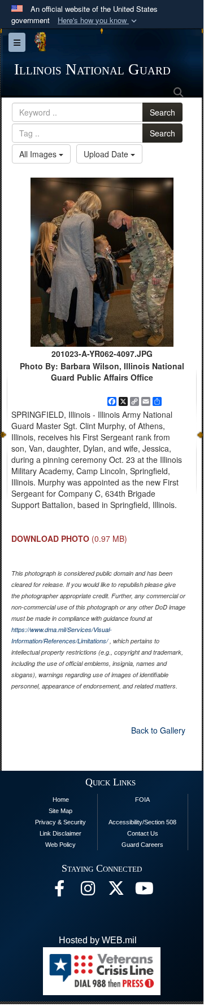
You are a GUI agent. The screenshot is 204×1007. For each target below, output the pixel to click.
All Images (39, 154)
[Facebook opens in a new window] (59, 891)
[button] (98, 20)
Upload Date (107, 154)
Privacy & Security (60, 822)
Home (61, 799)
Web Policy (60, 844)
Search (162, 112)
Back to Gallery (158, 730)
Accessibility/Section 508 (142, 822)
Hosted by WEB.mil (98, 940)
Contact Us (142, 833)
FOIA (142, 799)
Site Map (60, 810)
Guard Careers (142, 844)
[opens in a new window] (116, 891)
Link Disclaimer (60, 833)
